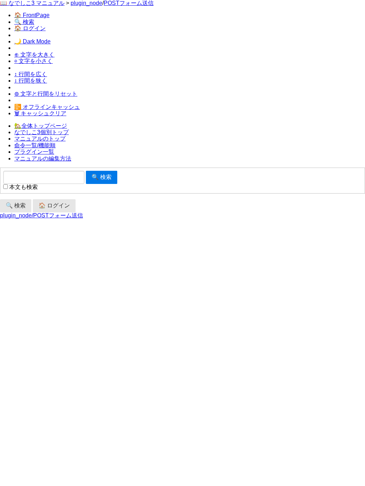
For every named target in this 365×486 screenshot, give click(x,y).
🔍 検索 (24, 22)
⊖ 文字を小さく (33, 61)
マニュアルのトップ (40, 139)
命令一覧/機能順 (35, 145)
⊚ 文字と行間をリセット (45, 94)
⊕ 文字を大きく (34, 55)
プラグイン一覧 (34, 152)
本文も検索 (23, 187)
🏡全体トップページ (40, 126)
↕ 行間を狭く (30, 81)
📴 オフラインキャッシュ (47, 107)
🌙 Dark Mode (32, 41)
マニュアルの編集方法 (42, 158)
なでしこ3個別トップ (41, 132)
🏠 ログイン (30, 28)
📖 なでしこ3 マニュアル (32, 3)
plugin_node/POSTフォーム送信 (41, 215)
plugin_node (86, 3)
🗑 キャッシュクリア (40, 113)
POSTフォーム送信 (129, 3)
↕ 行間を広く (30, 74)
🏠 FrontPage (32, 15)
